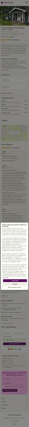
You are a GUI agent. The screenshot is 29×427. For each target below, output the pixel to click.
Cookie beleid (5, 277)
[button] (14, 287)
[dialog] (14, 256)
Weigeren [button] (14, 284)
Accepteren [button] (15, 280)
